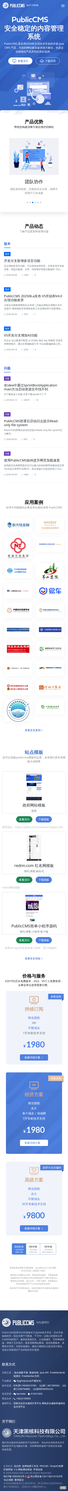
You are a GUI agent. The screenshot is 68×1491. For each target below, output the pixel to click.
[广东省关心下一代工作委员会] (18, 670)
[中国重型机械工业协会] (18, 592)
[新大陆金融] (18, 526)
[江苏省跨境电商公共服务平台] (18, 572)
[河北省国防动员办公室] (18, 689)
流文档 (17, 1466)
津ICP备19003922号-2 (15, 1476)
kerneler (21, 1393)
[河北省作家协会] (50, 689)
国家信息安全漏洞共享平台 (27, 1403)
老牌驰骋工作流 (30, 1466)
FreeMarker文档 (30, 1376)
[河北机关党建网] (18, 650)
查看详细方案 (32, 1057)
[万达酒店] (50, 526)
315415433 (36, 1393)
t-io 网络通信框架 (23, 1469)
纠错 (63, 1487)
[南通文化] (18, 549)
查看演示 (23, 61)
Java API (44, 1372)
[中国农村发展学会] (18, 612)
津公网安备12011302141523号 (46, 1476)
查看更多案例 (33, 730)
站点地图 (8, 1479)
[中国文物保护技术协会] (50, 612)
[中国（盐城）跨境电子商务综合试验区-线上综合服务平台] (50, 549)
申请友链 (38, 1469)
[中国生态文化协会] (50, 711)
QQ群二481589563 (49, 1385)
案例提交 (19, 1479)
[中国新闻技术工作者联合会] (50, 670)
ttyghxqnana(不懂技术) (28, 1380)
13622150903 (23, 1398)
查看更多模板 (33, 958)
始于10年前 (32, 5)
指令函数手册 (21, 1372)
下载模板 (43, 819)
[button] (63, 5)
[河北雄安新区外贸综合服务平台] (18, 631)
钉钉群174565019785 (25, 1385)
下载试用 (50, 61)
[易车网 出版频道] (50, 592)
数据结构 (34, 1372)
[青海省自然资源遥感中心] (18, 711)
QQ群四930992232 (43, 1388)
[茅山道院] (50, 572)
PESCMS (44, 1466)
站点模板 (34, 752)
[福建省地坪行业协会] (50, 650)
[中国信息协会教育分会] (50, 631)
